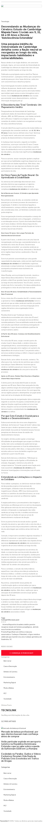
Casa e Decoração (10, 666)
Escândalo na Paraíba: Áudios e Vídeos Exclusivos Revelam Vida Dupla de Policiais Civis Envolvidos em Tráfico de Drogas (21, 757)
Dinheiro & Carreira (10, 672)
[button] (21, 1)
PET (5, 693)
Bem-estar (7, 661)
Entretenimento (9, 677)
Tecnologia (5, 21)
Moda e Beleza (9, 688)
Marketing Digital (10, 682)
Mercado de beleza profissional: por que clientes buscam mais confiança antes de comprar (19, 734)
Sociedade (7, 699)
